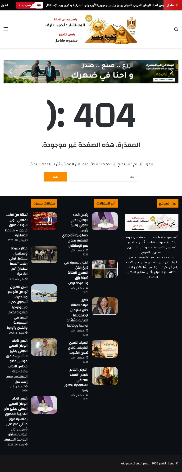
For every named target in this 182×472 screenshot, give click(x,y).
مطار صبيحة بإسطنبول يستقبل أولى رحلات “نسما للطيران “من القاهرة (18, 261)
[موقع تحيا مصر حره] (91, 29)
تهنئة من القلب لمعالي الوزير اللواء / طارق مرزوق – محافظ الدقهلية (16, 225)
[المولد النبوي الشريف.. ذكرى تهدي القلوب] (105, 349)
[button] (11, 71)
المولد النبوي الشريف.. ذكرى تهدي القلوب (78, 348)
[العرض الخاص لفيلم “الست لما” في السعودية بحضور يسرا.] (105, 376)
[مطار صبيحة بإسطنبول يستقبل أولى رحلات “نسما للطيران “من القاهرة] (44, 254)
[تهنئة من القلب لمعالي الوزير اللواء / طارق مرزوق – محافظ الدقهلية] (44, 221)
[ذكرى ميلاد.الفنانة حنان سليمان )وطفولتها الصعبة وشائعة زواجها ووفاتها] (105, 306)
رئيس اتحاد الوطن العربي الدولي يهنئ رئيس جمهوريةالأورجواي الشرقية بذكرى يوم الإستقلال (106, 5)
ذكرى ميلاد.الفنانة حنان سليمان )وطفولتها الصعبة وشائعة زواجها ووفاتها (77, 313)
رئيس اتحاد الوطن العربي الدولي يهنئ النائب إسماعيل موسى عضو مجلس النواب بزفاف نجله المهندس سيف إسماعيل (16, 361)
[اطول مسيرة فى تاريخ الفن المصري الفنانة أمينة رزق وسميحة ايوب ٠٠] (105, 269)
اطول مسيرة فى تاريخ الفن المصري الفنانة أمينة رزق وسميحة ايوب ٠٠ (76, 272)
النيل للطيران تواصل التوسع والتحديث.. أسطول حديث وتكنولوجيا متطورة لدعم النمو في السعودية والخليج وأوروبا (17, 307)
